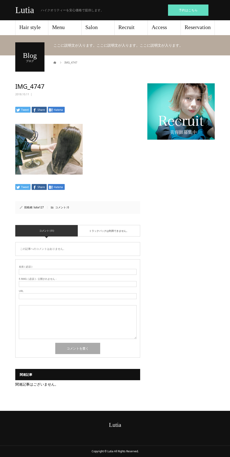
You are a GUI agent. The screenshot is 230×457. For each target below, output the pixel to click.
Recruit (126, 27)
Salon (91, 27)
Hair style (30, 27)
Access (159, 27)
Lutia (24, 10)
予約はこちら (188, 10)
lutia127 (39, 207)
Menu (58, 27)
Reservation (198, 27)
